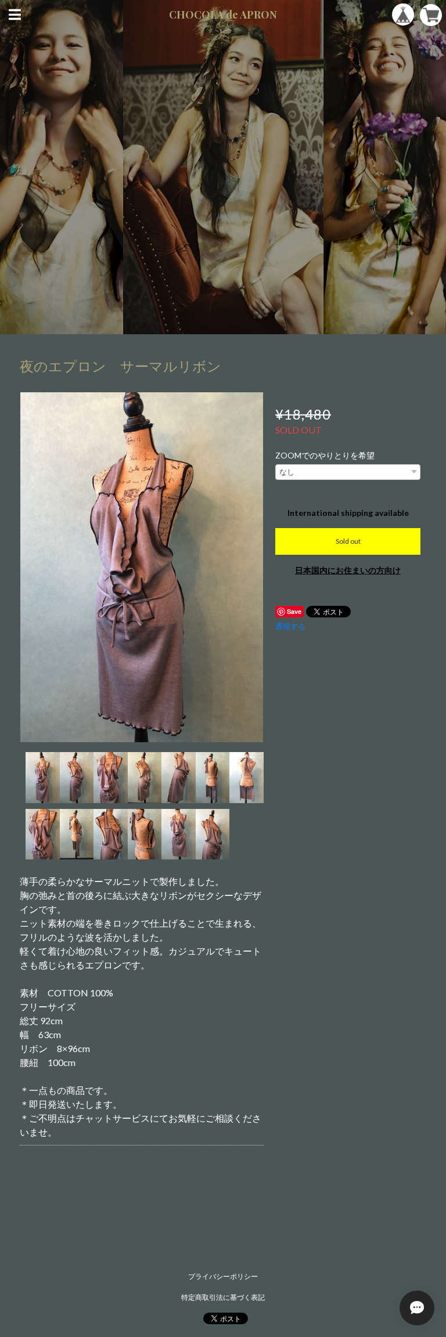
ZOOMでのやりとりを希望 (325, 455)
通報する (290, 626)
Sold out (348, 541)
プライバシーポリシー (223, 1276)
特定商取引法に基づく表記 (223, 1297)
